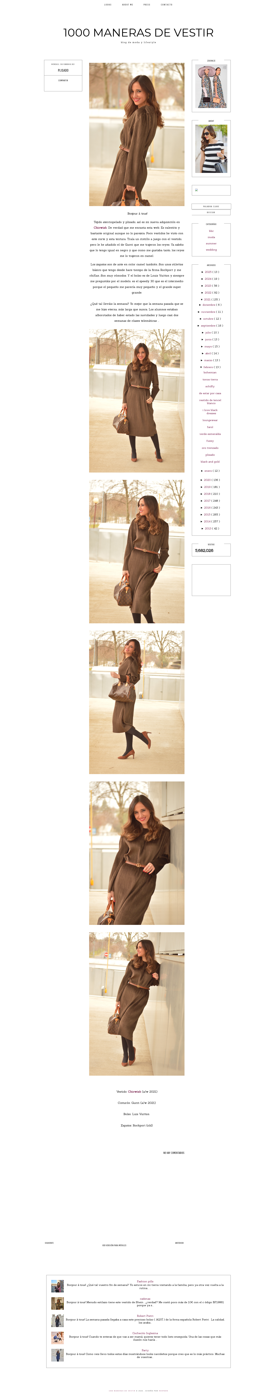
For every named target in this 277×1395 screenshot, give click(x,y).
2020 (208, 480)
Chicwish (100, 227)
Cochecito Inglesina (145, 1333)
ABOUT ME (127, 4)
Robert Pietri (145, 1315)
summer (211, 243)
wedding (211, 249)
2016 (207, 507)
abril (208, 353)
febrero (209, 367)
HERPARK (163, 1391)
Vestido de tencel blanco (210, 402)
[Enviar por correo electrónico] (72, 86)
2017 (207, 500)
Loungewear (210, 420)
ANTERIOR (179, 1242)
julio (208, 332)
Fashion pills (145, 1281)
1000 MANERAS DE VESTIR (138, 32)
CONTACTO (167, 4)
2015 (207, 514)
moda (211, 237)
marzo (208, 360)
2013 (208, 528)
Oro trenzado (210, 447)
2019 (207, 487)
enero (209, 470)
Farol (210, 427)
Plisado (210, 454)
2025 (208, 272)
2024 (208, 278)
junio (208, 339)
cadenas (145, 1298)
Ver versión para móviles (114, 1245)
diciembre (209, 304)
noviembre (208, 311)
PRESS (147, 4)
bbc (211, 230)
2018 (207, 493)
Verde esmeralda (210, 434)
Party (145, 1350)
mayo (209, 346)
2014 (207, 521)
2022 (208, 292)
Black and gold (210, 461)
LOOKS (108, 4)
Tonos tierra (210, 379)
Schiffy (210, 386)
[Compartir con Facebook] (54, 86)
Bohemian (210, 372)
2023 (208, 285)
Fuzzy (210, 440)
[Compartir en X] (60, 86)
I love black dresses (210, 411)
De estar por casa (210, 393)
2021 (207, 299)
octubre (208, 318)
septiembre (208, 325)
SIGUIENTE (49, 1242)
